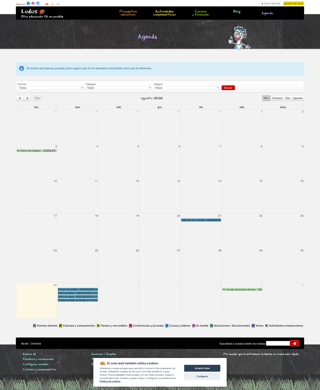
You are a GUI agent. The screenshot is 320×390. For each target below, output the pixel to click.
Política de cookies (110, 381)
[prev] (20, 98)
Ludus (29, 11)
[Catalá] (52, 4)
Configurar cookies (35, 364)
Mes (266, 98)
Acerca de (29, 354)
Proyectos (128, 13)
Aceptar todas (202, 368)
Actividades (164, 13)
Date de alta (294, 3)
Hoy (37, 98)
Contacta (35, 343)
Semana (277, 98)
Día (288, 98)
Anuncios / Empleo (104, 354)
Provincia (22, 84)
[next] (27, 98)
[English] (57, 4)
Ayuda (24, 343)
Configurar (202, 376)
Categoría (158, 84)
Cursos (200, 13)
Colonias (39, 369)
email (270, 343)
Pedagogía (91, 84)
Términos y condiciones (38, 359)
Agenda (267, 13)
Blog (236, 11)
